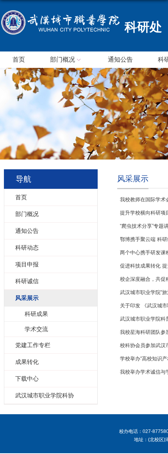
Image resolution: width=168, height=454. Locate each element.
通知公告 (120, 59)
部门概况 (62, 59)
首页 (19, 59)
